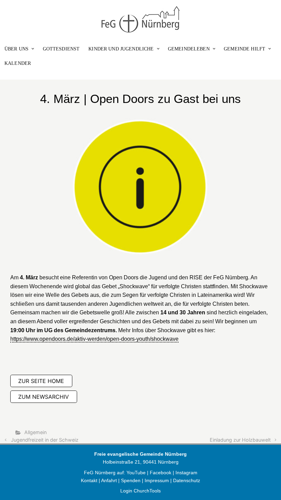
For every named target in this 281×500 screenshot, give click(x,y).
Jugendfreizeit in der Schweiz (44, 440)
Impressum (157, 480)
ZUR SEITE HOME (41, 380)
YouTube (136, 472)
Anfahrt (109, 480)
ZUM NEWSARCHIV (43, 396)
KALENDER (17, 63)
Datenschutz (186, 480)
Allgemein (35, 432)
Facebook (161, 472)
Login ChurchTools (140, 490)
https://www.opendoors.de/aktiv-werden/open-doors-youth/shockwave (94, 339)
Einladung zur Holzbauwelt (240, 440)
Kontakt (89, 480)
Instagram (186, 472)
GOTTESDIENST (61, 48)
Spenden (130, 480)
